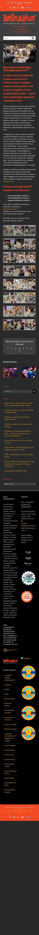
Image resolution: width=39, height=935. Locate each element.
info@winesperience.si (11, 209)
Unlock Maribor (10, 750)
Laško (7, 694)
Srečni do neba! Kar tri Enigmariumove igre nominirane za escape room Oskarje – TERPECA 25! (19, 464)
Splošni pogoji (13, 811)
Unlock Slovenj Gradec (10, 765)
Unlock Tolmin (9, 778)
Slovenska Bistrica (8, 704)
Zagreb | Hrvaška (10, 724)
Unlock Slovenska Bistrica (11, 772)
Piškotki (5, 811)
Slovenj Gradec (10, 699)
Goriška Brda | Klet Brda (9, 711)
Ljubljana (8, 685)
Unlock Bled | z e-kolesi (11, 784)
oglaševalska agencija (19, 809)
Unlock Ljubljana (10, 745)
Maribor (7, 689)
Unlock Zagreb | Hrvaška (10, 791)
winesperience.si (9, 181)
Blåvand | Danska (11, 729)
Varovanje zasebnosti (24, 811)
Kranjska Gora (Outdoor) (9, 719)
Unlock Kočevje (10, 759)
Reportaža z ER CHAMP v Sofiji (15, 471)
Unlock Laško (9, 755)
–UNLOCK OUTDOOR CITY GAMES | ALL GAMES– (10, 737)
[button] (4, 372)
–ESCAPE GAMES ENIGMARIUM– (10, 678)
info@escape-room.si (28, 526)
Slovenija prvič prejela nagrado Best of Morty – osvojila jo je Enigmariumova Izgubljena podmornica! (18, 433)
